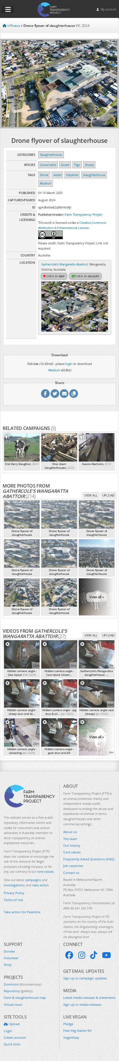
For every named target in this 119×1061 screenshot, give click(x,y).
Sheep (89, 165)
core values (45, 871)
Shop (8, 964)
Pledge (68, 1024)
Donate (9, 951)
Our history (71, 845)
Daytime (72, 175)
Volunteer (11, 958)
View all (91, 495)
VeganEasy (71, 1037)
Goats (65, 165)
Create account (15, 1037)
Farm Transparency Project (83, 214)
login (68, 363)
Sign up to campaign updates (85, 978)
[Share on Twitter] (55, 393)
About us (70, 832)
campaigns (33, 880)
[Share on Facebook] (45, 393)
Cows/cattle (48, 165)
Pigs (77, 165)
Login (8, 1031)
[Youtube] (106, 955)
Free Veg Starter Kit (77, 1030)
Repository (18, 991)
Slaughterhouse (51, 154)
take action (40, 885)
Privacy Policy (14, 893)
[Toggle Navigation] (8, 9)
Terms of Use (13, 900)
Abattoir (45, 183)
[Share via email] (64, 393)
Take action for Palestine (22, 912)
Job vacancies (73, 865)
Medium (54, 370)
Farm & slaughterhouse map (25, 997)
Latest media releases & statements (89, 997)
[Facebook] (69, 955)
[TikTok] (93, 955)
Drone (44, 175)
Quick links (12, 1044)
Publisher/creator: (51, 214)
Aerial (57, 175)
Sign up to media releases (82, 1004)
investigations (14, 885)
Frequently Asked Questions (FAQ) (88, 859)
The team (70, 839)
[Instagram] (81, 955)
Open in (55, 276)
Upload (108, 495)
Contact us (71, 872)
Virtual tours (13, 1004)
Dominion (22, 984)
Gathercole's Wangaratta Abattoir (64, 264)
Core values (72, 852)
